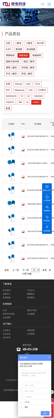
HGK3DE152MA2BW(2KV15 (37, 190)
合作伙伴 (7, 338)
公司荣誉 (31, 334)
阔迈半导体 (32, 310)
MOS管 (40, 43)
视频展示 (31, 294)
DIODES (38, 96)
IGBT (8, 49)
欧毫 (8, 108)
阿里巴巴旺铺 (8, 314)
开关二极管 (11, 73)
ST (28, 96)
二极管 (18, 43)
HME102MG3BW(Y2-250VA (38, 204)
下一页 (25, 270)
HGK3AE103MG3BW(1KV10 (37, 150)
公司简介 (7, 330)
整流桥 (19, 49)
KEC (28, 84)
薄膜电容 (10, 55)
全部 (8, 43)
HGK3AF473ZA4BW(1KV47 (38, 231)
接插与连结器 (12, 61)
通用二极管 (11, 67)
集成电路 (31, 49)
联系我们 (31, 298)
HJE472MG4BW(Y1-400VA (37, 163)
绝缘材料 (36, 55)
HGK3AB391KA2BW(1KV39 (37, 218)
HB (20, 102)
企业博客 (7, 318)
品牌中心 (7, 294)
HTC (8, 90)
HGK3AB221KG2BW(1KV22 (37, 258)
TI (22, 96)
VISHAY (10, 102)
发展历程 (31, 330)
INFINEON (11, 96)
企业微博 (31, 314)
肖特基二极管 (28, 67)
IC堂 (5, 310)
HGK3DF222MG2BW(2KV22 (37, 245)
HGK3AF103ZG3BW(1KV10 (38, 177)
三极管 (29, 43)
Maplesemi (19, 90)
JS (27, 102)
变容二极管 (26, 73)
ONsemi (18, 84)
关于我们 (7, 290)
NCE (37, 84)
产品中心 (31, 290)
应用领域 (7, 298)
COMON (42, 90)
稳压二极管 (29, 61)
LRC (31, 90)
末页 (44, 270)
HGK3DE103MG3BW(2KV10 (37, 136)
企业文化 (7, 334)
